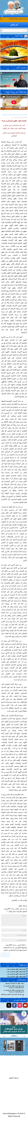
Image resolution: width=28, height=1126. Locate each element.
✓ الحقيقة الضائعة (14, 1094)
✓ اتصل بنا (14, 1099)
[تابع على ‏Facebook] (14, 1005)
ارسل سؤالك (19, 36)
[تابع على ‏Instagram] (19, 1005)
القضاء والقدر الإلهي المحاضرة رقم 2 (16, 976)
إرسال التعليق (5, 955)
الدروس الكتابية (15, 114)
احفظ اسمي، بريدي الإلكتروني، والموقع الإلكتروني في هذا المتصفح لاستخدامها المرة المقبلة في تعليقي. (15, 947)
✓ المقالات (14, 1073)
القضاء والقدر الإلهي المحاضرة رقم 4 (16, 971)
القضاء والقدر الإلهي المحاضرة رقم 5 (16, 969)
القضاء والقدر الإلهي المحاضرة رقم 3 (16, 974)
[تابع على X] (8, 1005)
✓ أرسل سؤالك (14, 1062)
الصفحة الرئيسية (23, 114)
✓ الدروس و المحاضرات (14, 1091)
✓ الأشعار (14, 1076)
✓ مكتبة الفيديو (14, 1068)
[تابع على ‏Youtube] (25, 1005)
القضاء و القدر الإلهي (7, 114)
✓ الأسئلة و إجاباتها (14, 1065)
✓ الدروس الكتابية (14, 1070)
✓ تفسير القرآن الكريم (14, 1089)
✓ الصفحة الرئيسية (14, 1097)
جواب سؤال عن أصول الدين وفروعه (14, 983)
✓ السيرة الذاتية (14, 1081)
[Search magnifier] (2, 30)
